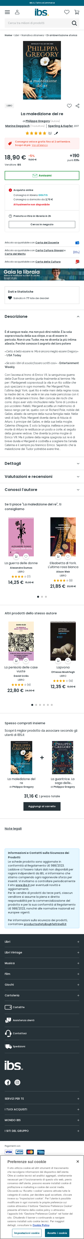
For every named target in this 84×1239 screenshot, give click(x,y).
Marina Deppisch (17, 126)
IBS (19, 164)
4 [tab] (44, 705)
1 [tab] (42, 96)
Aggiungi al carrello (42, 806)
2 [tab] (42, 597)
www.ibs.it (23, 885)
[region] (42, 1197)
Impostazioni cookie (26, 1233)
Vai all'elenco (40, 145)
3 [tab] (46, 597)
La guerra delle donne (21, 563)
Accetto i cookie (57, 1233)
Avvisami (45, 175)
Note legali (13, 829)
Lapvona (63, 667)
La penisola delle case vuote (21, 669)
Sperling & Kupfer (60, 126)
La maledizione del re (21, 781)
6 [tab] (52, 705)
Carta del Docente (47, 242)
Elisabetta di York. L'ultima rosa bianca (63, 565)
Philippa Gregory (38, 121)
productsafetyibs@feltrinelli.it (45, 924)
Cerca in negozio (42, 224)
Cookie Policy (41, 1225)
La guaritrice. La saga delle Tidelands (62, 781)
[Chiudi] (77, 1161)
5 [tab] (48, 705)
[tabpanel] (42, 70)
